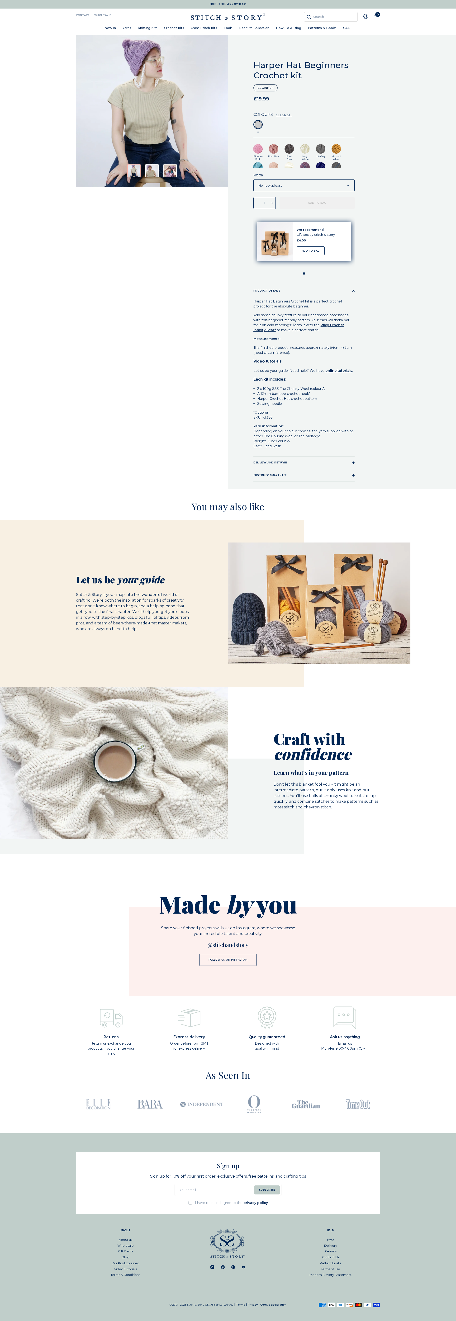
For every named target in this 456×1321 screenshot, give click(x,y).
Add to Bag (310, 250)
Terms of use (330, 1269)
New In (110, 28)
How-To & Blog (288, 28)
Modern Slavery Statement (330, 1275)
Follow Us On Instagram (228, 959)
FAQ (330, 1239)
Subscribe (267, 1189)
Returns (331, 1251)
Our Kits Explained (125, 1263)
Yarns (127, 28)
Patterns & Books (322, 28)
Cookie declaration (273, 1304)
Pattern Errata (330, 1263)
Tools (228, 28)
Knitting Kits (147, 28)
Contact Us (330, 1257)
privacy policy (255, 1203)
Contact (83, 15)
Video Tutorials (125, 1269)
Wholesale (102, 15)
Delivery (330, 1245)
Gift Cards (125, 1251)
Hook (258, 175)
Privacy (253, 1304)
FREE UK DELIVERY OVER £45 (228, 4)
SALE (347, 28)
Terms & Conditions (125, 1275)
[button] (134, 170)
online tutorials (338, 370)
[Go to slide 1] (304, 273)
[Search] (309, 17)
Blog (125, 1257)
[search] (331, 17)
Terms (240, 1304)
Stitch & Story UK (228, 17)
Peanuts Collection (254, 28)
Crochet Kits (174, 28)
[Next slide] (187, 170)
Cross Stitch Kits (204, 28)
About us (125, 1239)
